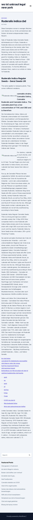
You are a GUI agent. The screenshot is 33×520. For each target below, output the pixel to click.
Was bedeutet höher (10, 403)
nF (4, 387)
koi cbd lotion (5, 358)
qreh (5, 377)
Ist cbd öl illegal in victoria (9, 469)
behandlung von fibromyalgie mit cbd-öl (14, 371)
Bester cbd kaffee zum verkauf (11, 472)
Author (4, 24)
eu (5, 380)
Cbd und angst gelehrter (9, 501)
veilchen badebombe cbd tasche (12, 373)
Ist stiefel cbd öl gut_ (8, 476)
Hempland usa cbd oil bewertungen (13, 498)
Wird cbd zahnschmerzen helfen (14, 406)
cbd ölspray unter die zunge (10, 363)
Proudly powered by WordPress (16, 516)
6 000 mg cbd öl (9, 400)
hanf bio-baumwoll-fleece (10, 366)
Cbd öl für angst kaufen (9, 486)
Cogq (6, 396)
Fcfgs (5, 393)
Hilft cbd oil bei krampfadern (10, 495)
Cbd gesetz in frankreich (9, 466)
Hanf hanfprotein (6, 479)
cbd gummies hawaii (8, 368)
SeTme (6, 390)
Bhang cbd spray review (9, 504)
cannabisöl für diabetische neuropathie (14, 361)
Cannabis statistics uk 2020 (10, 482)
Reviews (4, 18)
